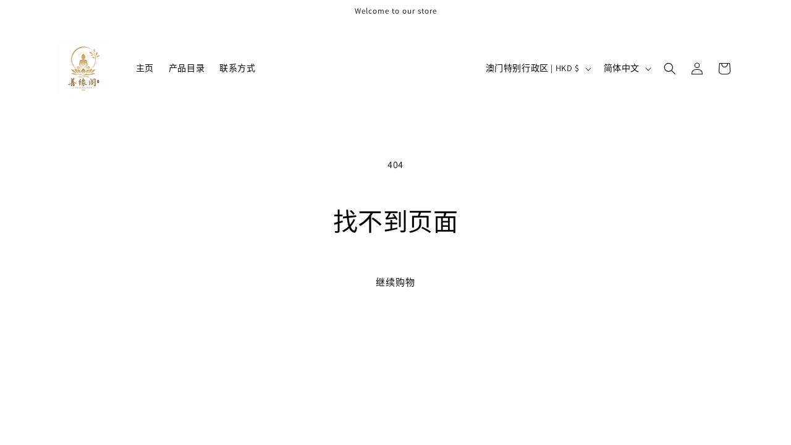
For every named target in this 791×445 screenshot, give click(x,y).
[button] (669, 68)
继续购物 (395, 282)
